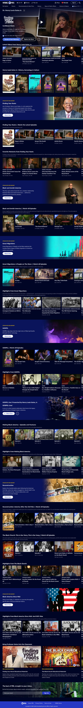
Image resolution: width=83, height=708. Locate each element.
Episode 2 (38, 441)
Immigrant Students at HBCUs (12, 311)
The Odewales (26, 311)
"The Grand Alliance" (28, 61)
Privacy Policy (39, 703)
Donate (66, 2)
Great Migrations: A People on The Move (51, 58)
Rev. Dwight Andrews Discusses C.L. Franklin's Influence (51, 388)
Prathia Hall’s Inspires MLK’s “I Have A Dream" (71, 580)
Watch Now (8, 115)
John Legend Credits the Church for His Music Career (50, 580)
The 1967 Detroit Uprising (69, 311)
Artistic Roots (59, 141)
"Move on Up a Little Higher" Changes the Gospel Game (31, 388)
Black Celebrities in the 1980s (51, 634)
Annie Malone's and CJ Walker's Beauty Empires (49, 471)
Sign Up (46, 693)
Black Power (65, 634)
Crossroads (18, 226)
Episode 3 (57, 441)
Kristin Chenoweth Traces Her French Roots (12, 172)
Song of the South (40, 141)
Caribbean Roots (8, 26)
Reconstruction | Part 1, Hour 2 (44, 525)
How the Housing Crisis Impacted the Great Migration (51, 312)
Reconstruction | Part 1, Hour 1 (24, 525)
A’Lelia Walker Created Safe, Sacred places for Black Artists (31, 471)
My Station (5, 6)
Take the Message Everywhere (64, 361)
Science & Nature (64, 6)
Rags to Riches (7, 60)
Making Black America (8, 468)
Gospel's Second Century (42, 361)
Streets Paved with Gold (42, 280)
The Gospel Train (67, 60)
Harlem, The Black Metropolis (12, 470)
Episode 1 (18, 441)
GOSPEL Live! (7, 405)
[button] (79, 3)
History (39, 6)
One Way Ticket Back (61, 280)
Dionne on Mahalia (8, 388)
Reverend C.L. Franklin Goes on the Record (71, 388)
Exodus (17, 280)
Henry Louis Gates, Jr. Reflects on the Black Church (64, 554)
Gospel (63, 58)
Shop (58, 2)
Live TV (20, 2)
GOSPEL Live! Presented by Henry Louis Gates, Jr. (20, 402)
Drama (13, 6)
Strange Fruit (58, 226)
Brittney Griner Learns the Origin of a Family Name (30, 172)
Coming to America (48, 60)
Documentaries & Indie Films (26, 6)
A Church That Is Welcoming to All (12, 580)
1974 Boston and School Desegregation (10, 635)
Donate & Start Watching (12, 39)
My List (35, 2)
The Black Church (7, 577)
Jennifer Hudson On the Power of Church (31, 580)
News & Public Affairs (50, 6)
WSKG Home (58, 703)
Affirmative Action (27, 634)
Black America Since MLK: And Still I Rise (12, 632)
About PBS (30, 703)
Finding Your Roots (7, 58)
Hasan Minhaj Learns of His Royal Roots (70, 172)
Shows (28, 2)
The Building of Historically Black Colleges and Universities (70, 471)
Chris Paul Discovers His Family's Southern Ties (49, 172)
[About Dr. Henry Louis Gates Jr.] (24, 10)
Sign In (74, 2)
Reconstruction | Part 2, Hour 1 (64, 525)
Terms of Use (47, 703)
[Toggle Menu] (38, 39)
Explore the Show (29, 39)
